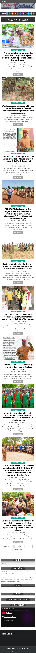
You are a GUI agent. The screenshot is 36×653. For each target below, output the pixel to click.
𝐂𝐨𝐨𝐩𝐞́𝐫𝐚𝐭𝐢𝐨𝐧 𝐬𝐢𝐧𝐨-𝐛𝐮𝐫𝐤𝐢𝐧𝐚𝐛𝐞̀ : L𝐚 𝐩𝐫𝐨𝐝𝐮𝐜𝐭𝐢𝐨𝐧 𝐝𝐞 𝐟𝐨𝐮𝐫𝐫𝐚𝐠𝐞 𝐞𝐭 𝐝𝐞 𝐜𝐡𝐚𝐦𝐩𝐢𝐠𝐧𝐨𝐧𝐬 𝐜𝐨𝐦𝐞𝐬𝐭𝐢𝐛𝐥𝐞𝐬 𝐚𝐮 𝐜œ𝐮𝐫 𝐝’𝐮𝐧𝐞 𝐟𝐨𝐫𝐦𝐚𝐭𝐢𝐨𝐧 (17, 579)
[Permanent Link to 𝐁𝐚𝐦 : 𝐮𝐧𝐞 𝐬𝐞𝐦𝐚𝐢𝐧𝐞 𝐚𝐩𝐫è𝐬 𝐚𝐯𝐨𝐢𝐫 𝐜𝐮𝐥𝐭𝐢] (18, 89)
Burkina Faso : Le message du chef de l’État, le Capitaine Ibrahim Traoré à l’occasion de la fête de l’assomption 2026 (18, 160)
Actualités (15, 50)
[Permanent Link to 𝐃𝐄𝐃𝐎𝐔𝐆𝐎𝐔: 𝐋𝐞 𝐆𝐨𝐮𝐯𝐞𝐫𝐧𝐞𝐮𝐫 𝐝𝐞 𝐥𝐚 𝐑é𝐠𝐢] (18, 192)
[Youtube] (26, 13)
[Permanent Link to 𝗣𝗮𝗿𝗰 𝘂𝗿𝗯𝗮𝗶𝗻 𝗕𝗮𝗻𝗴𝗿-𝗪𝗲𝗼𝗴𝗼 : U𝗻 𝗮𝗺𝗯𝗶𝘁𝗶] (18, 36)
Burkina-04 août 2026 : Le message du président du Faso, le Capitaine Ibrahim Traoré (18, 367)
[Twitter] (7, 13)
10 (28, 546)
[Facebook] (10, 13)
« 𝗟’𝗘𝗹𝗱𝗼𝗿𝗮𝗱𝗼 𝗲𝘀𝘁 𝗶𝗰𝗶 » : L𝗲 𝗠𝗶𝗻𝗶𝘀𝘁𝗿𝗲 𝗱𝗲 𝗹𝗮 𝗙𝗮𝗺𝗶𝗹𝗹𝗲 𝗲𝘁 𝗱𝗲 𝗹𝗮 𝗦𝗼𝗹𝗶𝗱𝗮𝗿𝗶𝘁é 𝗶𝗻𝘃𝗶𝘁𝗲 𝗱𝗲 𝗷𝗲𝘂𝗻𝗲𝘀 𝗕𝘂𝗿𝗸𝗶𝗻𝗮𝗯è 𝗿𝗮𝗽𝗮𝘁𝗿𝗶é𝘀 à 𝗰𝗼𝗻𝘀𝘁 (18, 470)
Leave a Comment (22, 62)
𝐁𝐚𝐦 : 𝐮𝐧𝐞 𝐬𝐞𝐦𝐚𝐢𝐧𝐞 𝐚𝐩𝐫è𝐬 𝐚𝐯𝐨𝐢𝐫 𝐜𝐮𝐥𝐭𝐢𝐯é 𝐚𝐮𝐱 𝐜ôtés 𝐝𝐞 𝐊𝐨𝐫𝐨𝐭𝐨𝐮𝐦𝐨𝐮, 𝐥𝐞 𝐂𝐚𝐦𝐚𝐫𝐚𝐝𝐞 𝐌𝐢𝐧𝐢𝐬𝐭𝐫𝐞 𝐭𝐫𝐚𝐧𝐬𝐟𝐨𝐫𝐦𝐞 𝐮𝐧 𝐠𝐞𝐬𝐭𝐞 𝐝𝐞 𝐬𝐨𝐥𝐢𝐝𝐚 (18, 109)
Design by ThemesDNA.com (18, 651)
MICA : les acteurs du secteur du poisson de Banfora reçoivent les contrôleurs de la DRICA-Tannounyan (18, 316)
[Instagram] (20, 13)
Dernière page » (20, 549)
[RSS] (31, 13)
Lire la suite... (18, 74)
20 (31, 546)
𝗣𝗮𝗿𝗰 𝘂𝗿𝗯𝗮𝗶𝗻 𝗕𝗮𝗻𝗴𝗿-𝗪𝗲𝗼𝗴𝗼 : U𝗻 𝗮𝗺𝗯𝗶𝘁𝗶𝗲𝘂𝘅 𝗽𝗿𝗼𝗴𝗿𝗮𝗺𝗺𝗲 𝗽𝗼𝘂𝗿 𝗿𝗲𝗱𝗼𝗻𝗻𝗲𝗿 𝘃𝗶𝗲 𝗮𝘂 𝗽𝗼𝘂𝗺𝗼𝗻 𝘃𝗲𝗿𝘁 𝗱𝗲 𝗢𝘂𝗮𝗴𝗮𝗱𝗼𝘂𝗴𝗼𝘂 (18, 56)
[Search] (34, 13)
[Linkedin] (18, 13)
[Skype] (28, 13)
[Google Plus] (12, 13)
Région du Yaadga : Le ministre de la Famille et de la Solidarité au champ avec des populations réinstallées (18, 266)
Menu (5, 2)
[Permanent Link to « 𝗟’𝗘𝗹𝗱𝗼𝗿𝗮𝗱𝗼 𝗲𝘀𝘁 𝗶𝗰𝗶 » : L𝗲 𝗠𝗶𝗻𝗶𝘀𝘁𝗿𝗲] (18, 449)
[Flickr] (23, 13)
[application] (18, 617)
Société (22, 50)
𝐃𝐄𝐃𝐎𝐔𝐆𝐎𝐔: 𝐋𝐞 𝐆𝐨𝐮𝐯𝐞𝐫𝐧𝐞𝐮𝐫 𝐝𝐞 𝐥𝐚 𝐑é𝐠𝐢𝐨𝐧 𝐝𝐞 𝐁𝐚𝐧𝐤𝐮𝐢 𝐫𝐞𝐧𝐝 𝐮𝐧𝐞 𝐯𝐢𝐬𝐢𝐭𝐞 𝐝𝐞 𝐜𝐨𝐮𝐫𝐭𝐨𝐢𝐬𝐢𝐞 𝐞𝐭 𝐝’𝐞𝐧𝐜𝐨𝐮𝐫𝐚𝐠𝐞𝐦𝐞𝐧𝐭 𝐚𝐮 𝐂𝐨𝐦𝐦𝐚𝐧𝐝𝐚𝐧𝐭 (18, 214)
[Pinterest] (15, 13)
